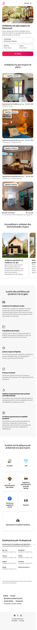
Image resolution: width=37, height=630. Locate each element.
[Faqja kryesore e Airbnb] (3, 3)
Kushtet (21, 621)
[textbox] (10, 48)
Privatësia (14, 621)
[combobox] (18, 41)
